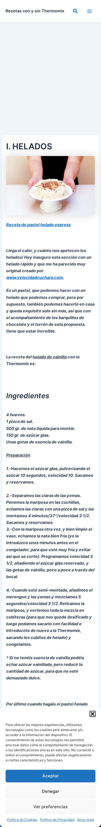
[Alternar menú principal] (89, 11)
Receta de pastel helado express (38, 224)
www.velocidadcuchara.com (34, 277)
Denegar (50, 791)
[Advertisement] (50, 75)
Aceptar (50, 775)
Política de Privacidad (57, 819)
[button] (92, 714)
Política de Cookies (22, 819)
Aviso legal (85, 819)
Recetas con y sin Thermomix (35, 10)
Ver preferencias (50, 806)
